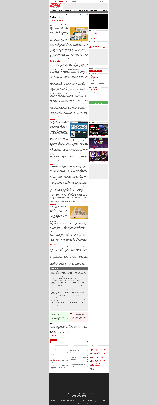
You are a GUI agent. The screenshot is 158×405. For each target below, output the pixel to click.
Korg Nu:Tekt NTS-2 (94, 98)
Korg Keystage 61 (94, 91)
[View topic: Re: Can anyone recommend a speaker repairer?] (67, 357)
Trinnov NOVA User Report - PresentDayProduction (97, 161)
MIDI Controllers (60, 20)
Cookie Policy (76, 393)
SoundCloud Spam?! (73, 368)
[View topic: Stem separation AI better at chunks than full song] (87, 357)
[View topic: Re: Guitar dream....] (67, 362)
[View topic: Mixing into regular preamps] (87, 350)
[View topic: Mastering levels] (87, 359)
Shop (66, 1)
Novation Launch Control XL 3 (96, 79)
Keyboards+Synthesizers (96, 350)
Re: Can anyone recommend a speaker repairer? (58, 357)
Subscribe (61, 1)
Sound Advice (93, 10)
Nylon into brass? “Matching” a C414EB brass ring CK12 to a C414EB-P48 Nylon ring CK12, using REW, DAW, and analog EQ (78, 361)
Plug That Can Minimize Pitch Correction (77, 348)
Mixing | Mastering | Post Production (55, 360)
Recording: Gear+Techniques (54, 351)
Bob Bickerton (52, 349)
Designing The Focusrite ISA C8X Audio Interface (97, 135)
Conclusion (53, 245)
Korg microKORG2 (94, 89)
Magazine (66, 10)
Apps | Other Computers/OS (97, 357)
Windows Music (94, 354)
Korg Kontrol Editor (55, 61)
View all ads (92, 70)
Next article (84, 342)
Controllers (53, 20)
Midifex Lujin (93, 84)
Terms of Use (90, 393)
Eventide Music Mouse (94, 77)
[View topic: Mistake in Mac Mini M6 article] (87, 355)
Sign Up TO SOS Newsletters (98, 102)
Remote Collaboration (95, 365)
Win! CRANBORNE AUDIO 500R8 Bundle (97, 47)
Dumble (51, 354)
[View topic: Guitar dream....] (87, 366)
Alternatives (54, 268)
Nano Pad (52, 164)
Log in (51, 1)
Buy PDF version (53, 339)
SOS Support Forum (95, 369)
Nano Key (52, 119)
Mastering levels (73, 359)
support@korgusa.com (54, 335)
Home (51, 10)
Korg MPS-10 (93, 96)
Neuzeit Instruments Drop (95, 81)
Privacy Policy (84, 393)
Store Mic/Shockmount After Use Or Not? (78, 364)
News (54, 10)
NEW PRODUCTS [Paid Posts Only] (98, 353)
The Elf (51, 368)
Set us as (73, 14)
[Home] (55, 5)
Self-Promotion (94, 367)
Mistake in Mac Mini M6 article (76, 355)
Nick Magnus (53, 22)
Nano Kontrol (53, 204)
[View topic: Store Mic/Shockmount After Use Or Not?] (87, 364)
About (66, 393)
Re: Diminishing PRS (53, 352)
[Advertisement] (98, 113)
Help (70, 1)
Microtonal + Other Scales (75, 352)
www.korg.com (85, 64)
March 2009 (86, 21)
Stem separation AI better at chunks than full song (78, 357)
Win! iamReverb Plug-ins (94, 46)
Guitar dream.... (73, 366)
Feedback (93, 368)
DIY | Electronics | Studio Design (98, 360)
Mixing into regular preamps (75, 350)
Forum (60, 10)
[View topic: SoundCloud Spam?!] (87, 368)
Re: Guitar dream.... (53, 362)
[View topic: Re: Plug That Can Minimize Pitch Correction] (67, 348)
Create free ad (98, 70)
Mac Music (93, 356)
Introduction (93, 32)
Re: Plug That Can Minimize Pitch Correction (58, 348)
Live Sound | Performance (96, 358)
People (86, 10)
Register (55, 1)
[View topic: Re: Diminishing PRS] (67, 353)
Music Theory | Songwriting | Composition (100, 363)
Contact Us (70, 393)
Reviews (72, 10)
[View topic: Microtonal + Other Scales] (87, 352)
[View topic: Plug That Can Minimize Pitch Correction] (87, 348)
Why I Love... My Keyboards (95, 93)
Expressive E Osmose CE (95, 75)
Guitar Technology (52, 365)
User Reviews (94, 364)
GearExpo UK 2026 (92, 148)
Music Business (103, 10)
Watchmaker (52, 364)
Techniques (79, 10)
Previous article (55, 342)
